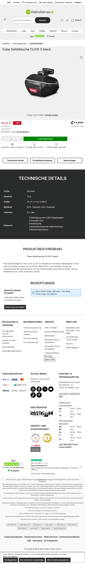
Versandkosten (22, 132)
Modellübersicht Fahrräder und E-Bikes (73, 330)
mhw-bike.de (12, 524)
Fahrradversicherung (32, 328)
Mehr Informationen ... (11, 556)
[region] (42, 85)
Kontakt (16, 2)
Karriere (69, 344)
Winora (64, 31)
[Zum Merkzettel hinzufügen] (81, 57)
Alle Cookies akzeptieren (58, 560)
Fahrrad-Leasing (46, 2)
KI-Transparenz (51, 540)
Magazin (78, 2)
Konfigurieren (11, 560)
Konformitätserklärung (54, 332)
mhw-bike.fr (49, 524)
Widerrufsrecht (51, 537)
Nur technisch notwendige (31, 560)
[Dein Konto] (67, 20)
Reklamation (50, 336)
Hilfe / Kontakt (51, 328)
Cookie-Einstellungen (13, 537)
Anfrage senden (51, 115)
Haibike (42, 31)
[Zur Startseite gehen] (42, 11)
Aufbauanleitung (52, 353)
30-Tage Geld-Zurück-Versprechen (8, 333)
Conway (74, 31)
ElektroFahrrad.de (59, 528)
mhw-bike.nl (23, 528)
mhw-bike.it (61, 524)
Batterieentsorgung (33, 537)
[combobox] (25, 20)
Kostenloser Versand (63, 2)
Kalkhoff (53, 31)
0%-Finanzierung (29, 2)
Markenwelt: (12, 31)
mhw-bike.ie (72, 524)
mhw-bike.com (25, 524)
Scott (32, 31)
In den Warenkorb (45, 139)
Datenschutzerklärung (69, 537)
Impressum (37, 540)
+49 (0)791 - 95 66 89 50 (69, 394)
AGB (29, 540)
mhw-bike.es (37, 524)
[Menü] (5, 19)
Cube (23, 31)
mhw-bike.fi (34, 528)
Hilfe (9, 2)
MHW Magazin (72, 347)
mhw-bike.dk (46, 528)
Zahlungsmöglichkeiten (11, 351)
